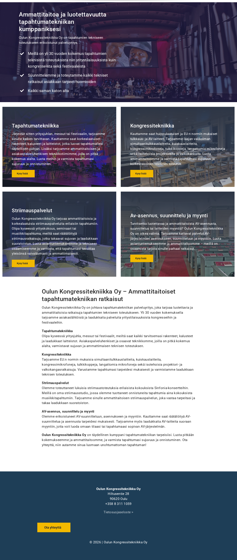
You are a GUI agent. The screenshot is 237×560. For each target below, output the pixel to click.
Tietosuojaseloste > (118, 512)
